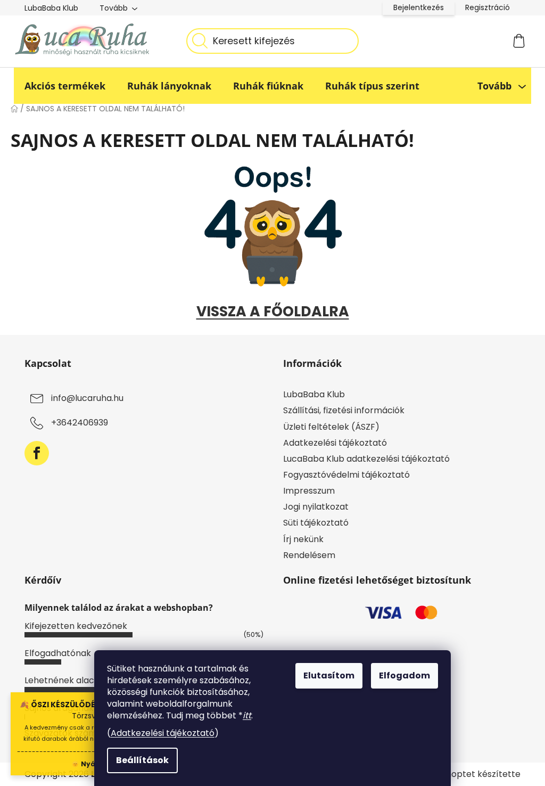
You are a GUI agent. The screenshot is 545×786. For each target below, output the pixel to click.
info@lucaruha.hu (87, 398)
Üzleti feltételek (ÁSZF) (331, 427)
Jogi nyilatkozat (316, 507)
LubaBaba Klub (51, 8)
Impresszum (309, 491)
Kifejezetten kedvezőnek (75, 626)
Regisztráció (487, 7)
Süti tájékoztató (316, 523)
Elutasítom (328, 675)
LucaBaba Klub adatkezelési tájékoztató (366, 459)
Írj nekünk (303, 539)
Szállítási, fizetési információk (343, 410)
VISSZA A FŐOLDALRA (272, 311)
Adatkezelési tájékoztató (162, 733)
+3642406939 (79, 423)
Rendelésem (309, 555)
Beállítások (142, 760)
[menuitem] (65, 86)
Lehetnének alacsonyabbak (82, 680)
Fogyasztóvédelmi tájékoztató (346, 475)
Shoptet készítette (481, 774)
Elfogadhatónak (57, 653)
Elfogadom (404, 675)
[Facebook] (36, 453)
